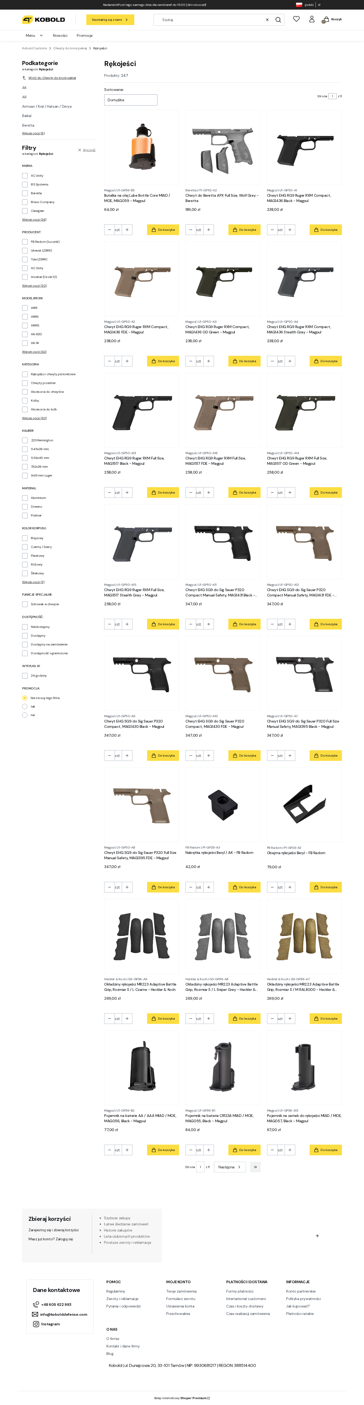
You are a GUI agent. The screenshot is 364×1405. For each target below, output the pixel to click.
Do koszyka (166, 230)
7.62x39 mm (39, 467)
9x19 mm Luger (41, 475)
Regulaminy (115, 1291)
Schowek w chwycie (45, 604)
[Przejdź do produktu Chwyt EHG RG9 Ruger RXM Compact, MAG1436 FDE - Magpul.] (141, 278)
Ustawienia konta (180, 1306)
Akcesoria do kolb (44, 409)
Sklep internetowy (180, 1398)
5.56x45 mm (40, 458)
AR (24, 97)
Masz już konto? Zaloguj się (51, 1239)
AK (24, 87)
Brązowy (37, 538)
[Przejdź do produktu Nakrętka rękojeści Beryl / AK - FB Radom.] (222, 804)
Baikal (26, 115)
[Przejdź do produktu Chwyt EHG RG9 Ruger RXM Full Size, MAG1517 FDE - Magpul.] (222, 410)
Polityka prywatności (303, 1298)
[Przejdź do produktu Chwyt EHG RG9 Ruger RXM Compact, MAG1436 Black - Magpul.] (304, 147)
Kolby (35, 400)
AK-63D (36, 334)
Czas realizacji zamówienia (248, 1313)
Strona (322, 96)
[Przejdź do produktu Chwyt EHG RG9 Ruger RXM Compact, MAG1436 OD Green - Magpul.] (222, 278)
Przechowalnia (178, 1313)
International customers (246, 1298)
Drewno (36, 506)
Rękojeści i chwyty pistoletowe (53, 374)
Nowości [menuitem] (60, 35)
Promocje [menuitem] (85, 35)
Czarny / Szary (41, 547)
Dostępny (38, 635)
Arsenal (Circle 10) (44, 277)
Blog (109, 1353)
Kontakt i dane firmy (123, 1346)
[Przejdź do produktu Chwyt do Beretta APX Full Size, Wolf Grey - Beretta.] (222, 147)
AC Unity (37, 175)
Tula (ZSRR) (39, 259)
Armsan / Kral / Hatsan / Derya (46, 106)
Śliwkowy (37, 573)
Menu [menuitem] (30, 35)
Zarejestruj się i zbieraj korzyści (54, 1230)
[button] (278, 19)
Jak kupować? (298, 1306)
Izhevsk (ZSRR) (41, 250)
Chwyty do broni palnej (70, 48)
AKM (34, 308)
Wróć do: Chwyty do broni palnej (52, 78)
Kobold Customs (34, 48)
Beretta (28, 125)
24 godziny (39, 675)
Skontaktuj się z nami (107, 20)
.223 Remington (42, 440)
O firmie (112, 1338)
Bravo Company (43, 202)
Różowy (36, 564)
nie (33, 715)
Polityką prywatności (276, 1251)
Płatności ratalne (300, 1313)
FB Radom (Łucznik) (45, 242)
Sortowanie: (114, 89)
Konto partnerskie (301, 1291)
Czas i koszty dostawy (244, 1306)
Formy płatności (239, 1291)
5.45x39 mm (40, 449)
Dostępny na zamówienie (49, 644)
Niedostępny (40, 627)
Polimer (36, 515)
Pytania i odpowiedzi (123, 1306)
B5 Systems (39, 184)
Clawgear (38, 211)
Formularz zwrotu (180, 1298)
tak (33, 706)
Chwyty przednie (43, 383)
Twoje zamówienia (181, 1291)
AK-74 (35, 343)
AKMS (35, 325)
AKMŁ (35, 316)
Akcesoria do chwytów (47, 392)
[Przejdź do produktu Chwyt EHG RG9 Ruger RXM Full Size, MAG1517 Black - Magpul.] (141, 410)
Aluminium (38, 498)
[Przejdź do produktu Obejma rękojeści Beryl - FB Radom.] (304, 804)
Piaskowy (38, 556)
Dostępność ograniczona (49, 653)
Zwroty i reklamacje (122, 1298)
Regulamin (239, 1246)
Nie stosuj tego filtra (45, 698)
